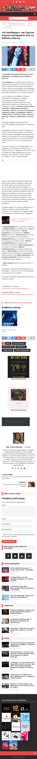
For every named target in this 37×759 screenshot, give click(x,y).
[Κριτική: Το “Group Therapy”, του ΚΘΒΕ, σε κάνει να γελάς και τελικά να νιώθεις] (5, 686)
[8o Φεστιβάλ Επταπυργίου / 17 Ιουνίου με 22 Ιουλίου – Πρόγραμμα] (5, 570)
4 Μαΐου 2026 (15, 689)
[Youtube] (20, 2)
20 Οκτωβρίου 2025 (16, 591)
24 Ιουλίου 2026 (15, 659)
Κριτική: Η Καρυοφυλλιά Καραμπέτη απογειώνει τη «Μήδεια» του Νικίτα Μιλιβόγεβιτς (22, 644)
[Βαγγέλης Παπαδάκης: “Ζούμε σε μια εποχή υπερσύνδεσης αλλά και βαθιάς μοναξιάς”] (5, 612)
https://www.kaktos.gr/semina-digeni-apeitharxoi (17, 294)
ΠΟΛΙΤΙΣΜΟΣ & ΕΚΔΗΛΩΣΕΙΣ (17, 24)
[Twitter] (16, 2)
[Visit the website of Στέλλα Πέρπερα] (12, 468)
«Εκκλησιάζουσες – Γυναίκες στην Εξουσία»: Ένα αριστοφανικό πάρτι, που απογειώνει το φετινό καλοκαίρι (22, 654)
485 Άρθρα (28, 447)
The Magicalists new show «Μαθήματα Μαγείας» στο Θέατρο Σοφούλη (21, 578)
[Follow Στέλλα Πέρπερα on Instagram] (17, 468)
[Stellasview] (18, 11)
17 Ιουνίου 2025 (15, 599)
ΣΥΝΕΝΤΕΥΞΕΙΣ (8, 605)
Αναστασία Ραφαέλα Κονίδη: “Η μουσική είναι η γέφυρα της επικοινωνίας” (20, 620)
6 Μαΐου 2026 (15, 624)
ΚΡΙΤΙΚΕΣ (7, 638)
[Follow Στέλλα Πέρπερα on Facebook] (14, 468)
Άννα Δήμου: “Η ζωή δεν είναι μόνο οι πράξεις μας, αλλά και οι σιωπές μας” (22, 629)
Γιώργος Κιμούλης (19, 343)
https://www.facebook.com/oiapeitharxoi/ (15, 288)
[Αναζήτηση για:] (18, 18)
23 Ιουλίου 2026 (7, 671)
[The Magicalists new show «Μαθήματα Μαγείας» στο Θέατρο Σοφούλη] (5, 579)
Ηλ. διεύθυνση (6, 524)
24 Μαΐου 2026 (15, 615)
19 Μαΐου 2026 (15, 572)
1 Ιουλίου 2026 (15, 680)
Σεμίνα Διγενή (7, 350)
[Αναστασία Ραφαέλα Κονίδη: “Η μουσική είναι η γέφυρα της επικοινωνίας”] (5, 621)
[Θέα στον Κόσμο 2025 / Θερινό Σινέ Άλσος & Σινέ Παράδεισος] (5, 597)
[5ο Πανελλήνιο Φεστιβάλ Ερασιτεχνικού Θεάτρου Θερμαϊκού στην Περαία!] (5, 588)
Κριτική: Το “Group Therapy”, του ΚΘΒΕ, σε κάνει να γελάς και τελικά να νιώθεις (22, 685)
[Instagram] (23, 2)
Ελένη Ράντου (21, 347)
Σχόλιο (4, 505)
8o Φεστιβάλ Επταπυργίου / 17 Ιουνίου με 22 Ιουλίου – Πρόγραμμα (21, 569)
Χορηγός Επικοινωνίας (22, 350)
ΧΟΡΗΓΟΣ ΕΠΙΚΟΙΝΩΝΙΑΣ (12, 564)
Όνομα (4, 519)
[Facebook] (13, 2)
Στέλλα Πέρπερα (19, 42)
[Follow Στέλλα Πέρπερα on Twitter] (20, 468)
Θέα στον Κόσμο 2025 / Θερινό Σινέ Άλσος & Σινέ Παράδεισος (21, 596)
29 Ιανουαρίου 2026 (16, 582)
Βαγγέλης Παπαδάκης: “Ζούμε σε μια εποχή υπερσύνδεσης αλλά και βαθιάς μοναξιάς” (22, 611)
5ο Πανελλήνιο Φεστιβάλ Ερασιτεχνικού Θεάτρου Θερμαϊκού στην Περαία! (22, 588)
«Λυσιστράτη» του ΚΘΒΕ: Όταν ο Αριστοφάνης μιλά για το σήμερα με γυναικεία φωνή (22, 676)
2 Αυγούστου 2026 (16, 648)
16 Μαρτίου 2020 (7, 42)
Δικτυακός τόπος (7, 529)
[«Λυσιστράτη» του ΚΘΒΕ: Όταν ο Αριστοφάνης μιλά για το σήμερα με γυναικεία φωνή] (5, 676)
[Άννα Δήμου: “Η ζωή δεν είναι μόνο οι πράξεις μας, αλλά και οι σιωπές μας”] (5, 630)
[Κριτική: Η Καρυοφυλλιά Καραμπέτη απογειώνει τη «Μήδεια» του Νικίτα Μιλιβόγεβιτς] (5, 644)
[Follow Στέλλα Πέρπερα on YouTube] (23, 468)
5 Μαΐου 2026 (15, 633)
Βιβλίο (8, 343)
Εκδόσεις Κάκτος (8, 347)
